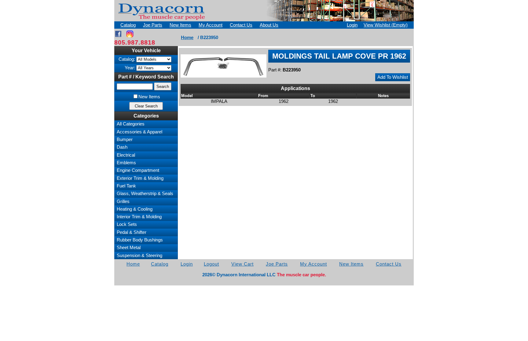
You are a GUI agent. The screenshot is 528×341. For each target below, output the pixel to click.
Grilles (123, 201)
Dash (122, 147)
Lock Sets (127, 224)
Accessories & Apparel (139, 131)
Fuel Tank (126, 185)
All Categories (131, 124)
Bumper (125, 139)
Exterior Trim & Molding (140, 178)
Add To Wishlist (392, 77)
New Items (180, 25)
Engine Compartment (138, 170)
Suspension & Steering (139, 255)
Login (352, 25)
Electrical (126, 155)
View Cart (242, 264)
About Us (269, 25)
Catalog (128, 25)
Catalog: (127, 59)
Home (187, 37)
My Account (210, 25)
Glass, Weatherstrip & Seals (145, 193)
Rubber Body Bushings (140, 240)
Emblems (126, 162)
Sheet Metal (129, 247)
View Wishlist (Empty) (386, 25)
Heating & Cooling (134, 209)
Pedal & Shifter (131, 232)
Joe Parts (152, 25)
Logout (211, 264)
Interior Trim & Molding (139, 216)
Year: (130, 67)
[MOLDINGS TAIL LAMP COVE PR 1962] (223, 66)
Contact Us (241, 25)
